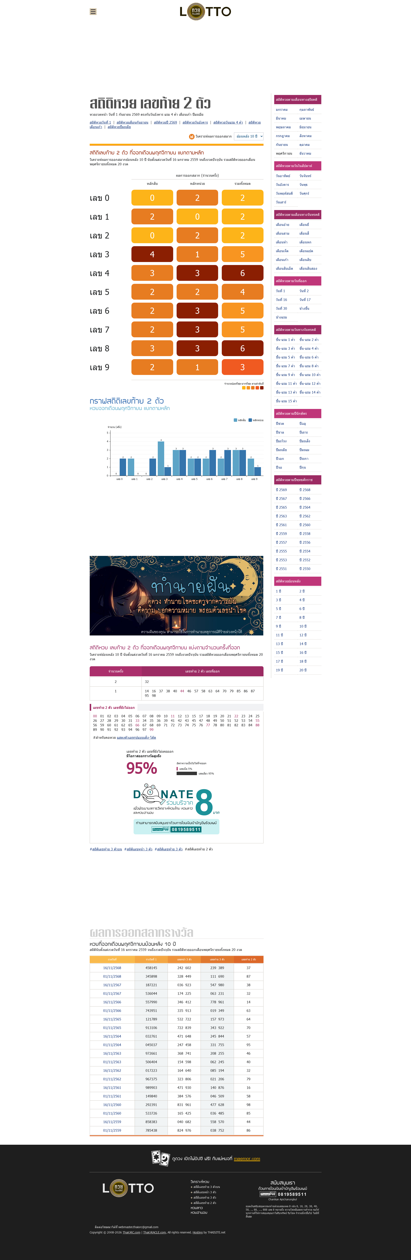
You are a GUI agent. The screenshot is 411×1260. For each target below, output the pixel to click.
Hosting (198, 1232)
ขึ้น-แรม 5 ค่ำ (285, 357)
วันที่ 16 (281, 299)
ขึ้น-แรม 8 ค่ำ (309, 366)
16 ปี (303, 652)
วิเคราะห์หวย (200, 1181)
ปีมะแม (304, 449)
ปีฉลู (302, 423)
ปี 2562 (304, 516)
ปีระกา (303, 458)
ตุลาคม (304, 144)
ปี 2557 (281, 542)
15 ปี (279, 652)
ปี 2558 (304, 533)
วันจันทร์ (305, 175)
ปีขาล (280, 432)
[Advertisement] (205, 56)
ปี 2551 (281, 568)
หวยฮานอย (199, 1212)
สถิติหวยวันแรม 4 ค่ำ (228, 122)
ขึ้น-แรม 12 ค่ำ (309, 383)
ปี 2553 (281, 560)
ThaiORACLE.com (154, 1232)
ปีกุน (302, 467)
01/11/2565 (112, 1027)
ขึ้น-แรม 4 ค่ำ (309, 348)
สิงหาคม (305, 135)
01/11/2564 (112, 1044)
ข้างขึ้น (304, 308)
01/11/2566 (112, 1010)
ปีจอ (279, 467)
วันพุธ (303, 184)
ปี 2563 (281, 516)
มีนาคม (281, 118)
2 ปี (302, 591)
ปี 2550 (304, 568)
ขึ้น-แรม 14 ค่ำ (309, 392)
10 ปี (303, 626)
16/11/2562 (112, 1070)
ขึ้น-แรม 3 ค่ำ (285, 348)
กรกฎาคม (283, 135)
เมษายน (305, 118)
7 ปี (278, 617)
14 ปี (303, 643)
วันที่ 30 (281, 308)
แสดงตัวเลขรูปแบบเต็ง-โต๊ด (136, 737)
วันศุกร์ (304, 193)
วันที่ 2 (304, 291)
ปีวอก (280, 458)
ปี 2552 (304, 560)
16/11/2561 (112, 1087)
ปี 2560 (304, 525)
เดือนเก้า (282, 259)
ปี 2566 (304, 498)
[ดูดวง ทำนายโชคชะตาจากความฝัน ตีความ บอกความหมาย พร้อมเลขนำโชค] (176, 595)
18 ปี (303, 661)
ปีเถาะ (303, 432)
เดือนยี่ (304, 224)
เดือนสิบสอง (308, 268)
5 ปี (278, 608)
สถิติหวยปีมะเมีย (119, 126)
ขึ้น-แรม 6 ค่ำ (309, 357)
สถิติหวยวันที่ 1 (100, 122)
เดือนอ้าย (282, 224)
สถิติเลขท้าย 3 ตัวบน (207, 1187)
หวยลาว (197, 1207)
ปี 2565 (281, 507)
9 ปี (278, 626)
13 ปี (279, 643)
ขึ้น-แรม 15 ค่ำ (286, 401)
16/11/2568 (112, 967)
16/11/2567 (112, 985)
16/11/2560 (112, 1104)
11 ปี (279, 635)
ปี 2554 (304, 551)
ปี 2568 (304, 489)
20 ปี (303, 670)
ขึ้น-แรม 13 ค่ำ (286, 392)
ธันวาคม (305, 153)
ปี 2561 (281, 525)
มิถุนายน (305, 127)
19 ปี (279, 670)
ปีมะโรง (281, 441)
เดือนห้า (281, 242)
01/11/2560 (112, 1113)
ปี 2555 (281, 551)
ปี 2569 (281, 489)
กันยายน (282, 144)
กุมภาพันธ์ (306, 109)
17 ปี (279, 661)
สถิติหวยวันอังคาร (195, 122)
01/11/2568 (112, 976)
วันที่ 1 (280, 291)
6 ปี (302, 608)
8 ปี (302, 617)
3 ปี (278, 600)
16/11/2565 (112, 1019)
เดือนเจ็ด (282, 251)
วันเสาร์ (281, 202)
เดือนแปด (306, 251)
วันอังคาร (282, 184)
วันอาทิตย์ (283, 175)
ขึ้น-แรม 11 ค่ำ (286, 383)
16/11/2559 (112, 1121)
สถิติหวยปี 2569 (165, 122)
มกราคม (282, 109)
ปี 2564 (304, 507)
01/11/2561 (112, 1096)
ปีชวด (280, 423)
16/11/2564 (112, 1036)
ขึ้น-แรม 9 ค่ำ (285, 374)
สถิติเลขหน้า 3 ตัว (205, 1192)
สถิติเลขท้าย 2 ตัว (205, 1203)
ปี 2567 (281, 498)
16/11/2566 (112, 1002)
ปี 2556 (304, 542)
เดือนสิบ (305, 259)
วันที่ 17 (305, 299)
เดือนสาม (282, 233)
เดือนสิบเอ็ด (284, 268)
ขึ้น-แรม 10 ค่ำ (309, 374)
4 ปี (302, 600)
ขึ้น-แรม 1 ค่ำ (285, 339)
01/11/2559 (112, 1130)
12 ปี (303, 635)
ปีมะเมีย (281, 449)
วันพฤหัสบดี (284, 193)
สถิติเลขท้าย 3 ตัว (205, 1197)
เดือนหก (305, 242)
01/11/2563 (112, 1062)
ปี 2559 (281, 533)
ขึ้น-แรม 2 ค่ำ (309, 339)
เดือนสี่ (304, 233)
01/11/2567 (112, 993)
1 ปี (278, 591)
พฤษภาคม (283, 127)
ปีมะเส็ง (304, 441)
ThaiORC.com (131, 1232)
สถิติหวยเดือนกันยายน (132, 122)
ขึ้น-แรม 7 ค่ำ (285, 366)
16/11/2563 (112, 1053)
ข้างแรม (281, 317)
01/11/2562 (112, 1079)
